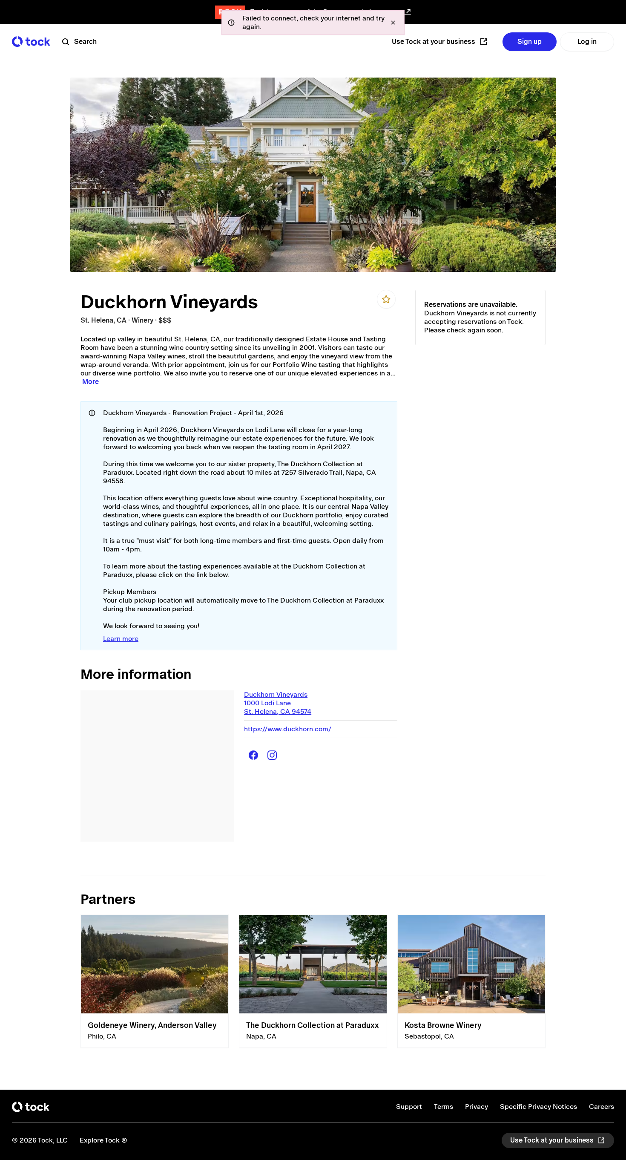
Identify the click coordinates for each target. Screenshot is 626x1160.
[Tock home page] (31, 41)
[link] (154, 981)
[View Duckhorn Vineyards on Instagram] (272, 755)
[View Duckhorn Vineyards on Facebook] (253, 755)
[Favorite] (386, 299)
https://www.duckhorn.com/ (287, 729)
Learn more (120, 639)
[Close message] (393, 23)
